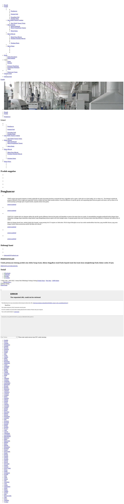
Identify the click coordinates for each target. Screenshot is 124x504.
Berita (5, 55)
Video (9, 69)
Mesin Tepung (11, 25)
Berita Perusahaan (12, 57)
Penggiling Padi (15, 17)
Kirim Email (4, 285)
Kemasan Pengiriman (13, 66)
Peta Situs (48, 280)
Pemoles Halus (15, 18)
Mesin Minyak (11, 34)
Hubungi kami (8, 76)
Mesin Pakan (10, 46)
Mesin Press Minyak (16, 37)
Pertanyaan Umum (12, 72)
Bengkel (9, 63)
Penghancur (14, 11)
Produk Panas (41, 280)
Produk (6, 6)
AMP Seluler (55, 280)
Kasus (9, 61)
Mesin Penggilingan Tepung (18, 28)
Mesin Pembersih (15, 26)
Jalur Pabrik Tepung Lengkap (15, 20)
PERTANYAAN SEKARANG (9, 266)
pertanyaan (10, 204)
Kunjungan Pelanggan (13, 67)
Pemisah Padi (14, 14)
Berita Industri (11, 58)
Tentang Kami (8, 73)
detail (14, 204)
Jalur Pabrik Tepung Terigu (18, 23)
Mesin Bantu (14, 31)
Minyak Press (7, 282)
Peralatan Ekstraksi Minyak (18, 38)
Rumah (6, 5)
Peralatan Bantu (15, 43)
